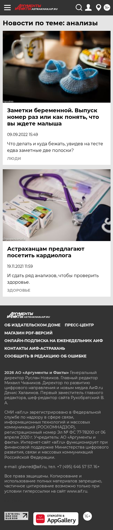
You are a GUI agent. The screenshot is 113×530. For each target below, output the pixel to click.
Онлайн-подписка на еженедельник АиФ (53, 340)
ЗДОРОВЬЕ (18, 290)
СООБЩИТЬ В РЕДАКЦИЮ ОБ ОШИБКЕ (45, 356)
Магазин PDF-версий (28, 332)
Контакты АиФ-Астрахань (34, 348)
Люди (14, 158)
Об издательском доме (32, 325)
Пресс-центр (79, 325)
